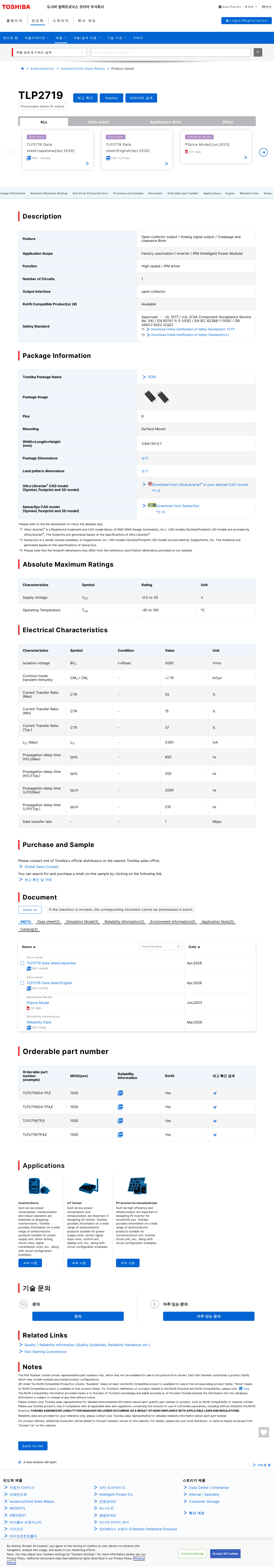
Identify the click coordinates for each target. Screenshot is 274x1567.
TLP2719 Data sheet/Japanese (51, 963)
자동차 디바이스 (22, 1487)
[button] (238, 7)
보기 (144, 458)
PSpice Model (38, 1003)
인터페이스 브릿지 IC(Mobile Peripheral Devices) (138, 1529)
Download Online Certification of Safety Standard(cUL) (190, 335)
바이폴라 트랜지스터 (26, 1522)
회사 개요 (197, 1513)
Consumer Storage (204, 1501)
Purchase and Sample (128, 193)
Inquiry (230, 193)
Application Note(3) (218, 921)
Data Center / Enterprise (209, 1487)
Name (27, 947)
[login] (264, 1432)
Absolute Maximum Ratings (49, 193)
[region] (137, 1553)
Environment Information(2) (172, 921)
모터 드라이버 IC (112, 1487)
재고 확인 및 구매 (38, 880)
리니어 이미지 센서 (114, 1522)
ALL (44, 122)
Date (193, 947)
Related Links (249, 193)
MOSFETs (17, 1508)
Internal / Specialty (204, 1494)
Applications (212, 193)
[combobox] (170, 52)
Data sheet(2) (48, 921)
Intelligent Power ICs (116, 1494)
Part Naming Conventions (45, 1351)
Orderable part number (183, 193)
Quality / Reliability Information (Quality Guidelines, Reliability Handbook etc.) (87, 1345)
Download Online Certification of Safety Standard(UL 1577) (193, 329)
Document (155, 193)
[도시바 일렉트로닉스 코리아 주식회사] (75, 7)
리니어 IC (106, 1508)
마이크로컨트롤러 (23, 1536)
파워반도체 (18, 1494)
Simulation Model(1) (82, 921)
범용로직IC (107, 1515)
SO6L (152, 377)
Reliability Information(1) (124, 921)
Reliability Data (39, 1022)
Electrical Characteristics (90, 193)
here (246, 1388)
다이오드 (16, 1529)
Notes (268, 193)
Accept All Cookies (225, 1553)
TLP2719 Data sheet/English (49, 983)
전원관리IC (107, 1501)
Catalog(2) (29, 929)
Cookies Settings (192, 1553)
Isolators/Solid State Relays (83, 68)
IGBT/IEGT (18, 1515)
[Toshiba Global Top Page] (24, 7)
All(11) (25, 921)
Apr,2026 (194, 963)
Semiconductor (42, 68)
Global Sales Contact (42, 866)
